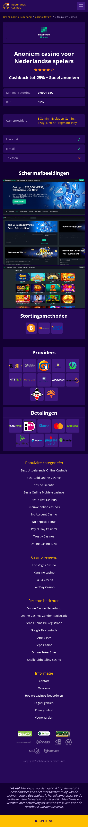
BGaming (44, 118)
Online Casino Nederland (17, 17)
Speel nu (46, 821)
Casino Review (43, 17)
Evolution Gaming (63, 118)
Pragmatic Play (67, 123)
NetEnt (51, 123)
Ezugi (41, 123)
